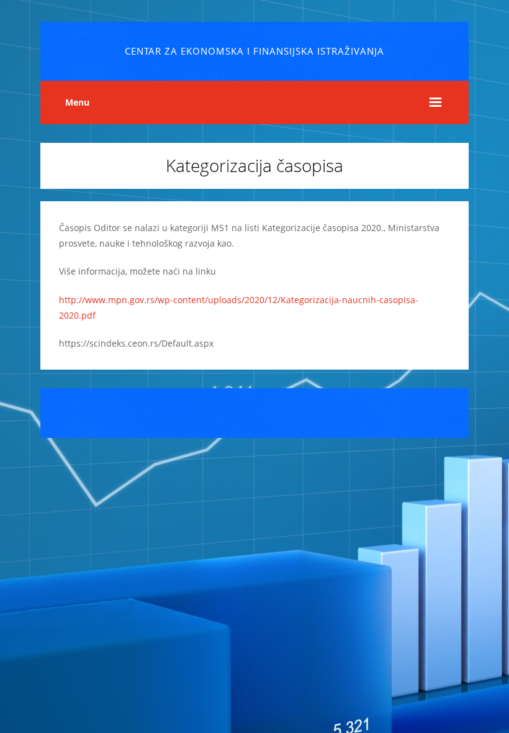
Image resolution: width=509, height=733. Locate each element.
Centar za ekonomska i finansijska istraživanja (254, 51)
